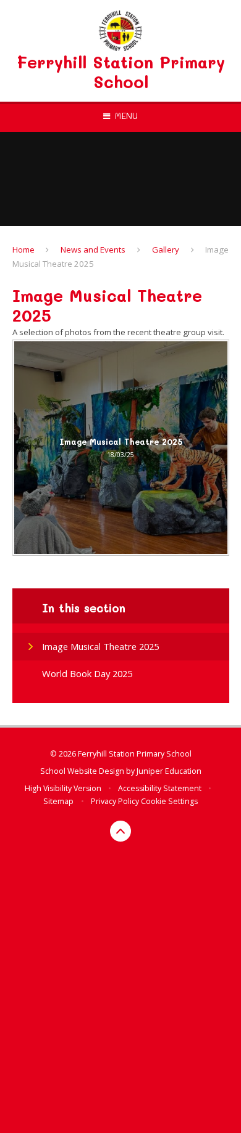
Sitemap (58, 801)
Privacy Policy (115, 801)
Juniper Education (169, 771)
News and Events (93, 249)
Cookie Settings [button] (169, 801)
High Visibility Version (63, 788)
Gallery (165, 249)
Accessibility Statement (159, 788)
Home (23, 249)
